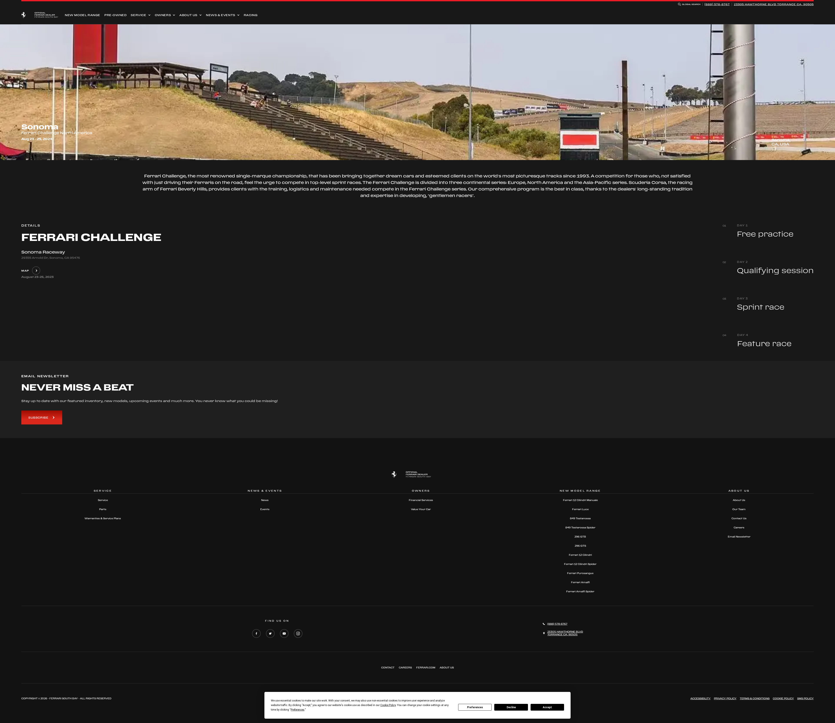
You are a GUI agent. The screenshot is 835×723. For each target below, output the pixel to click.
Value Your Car (421, 509)
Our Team (739, 509)
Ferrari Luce (580, 509)
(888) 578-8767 (717, 4)
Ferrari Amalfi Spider (580, 591)
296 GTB (580, 536)
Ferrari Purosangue (580, 573)
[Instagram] (298, 634)
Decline (511, 707)
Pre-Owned (115, 15)
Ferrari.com (425, 667)
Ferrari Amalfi (580, 582)
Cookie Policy (783, 698)
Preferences (475, 707)
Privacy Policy (725, 698)
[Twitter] (270, 634)
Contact (387, 667)
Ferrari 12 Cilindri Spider (580, 564)
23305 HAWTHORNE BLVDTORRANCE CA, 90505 (774, 4)
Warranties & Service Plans (103, 518)
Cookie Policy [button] (388, 705)
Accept (547, 707)
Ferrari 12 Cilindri (580, 555)
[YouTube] (284, 634)
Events (264, 509)
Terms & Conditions (755, 698)
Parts (102, 509)
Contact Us (738, 518)
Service (138, 15)
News (265, 500)
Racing (251, 15)
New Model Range (82, 15)
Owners (163, 15)
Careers (739, 527)
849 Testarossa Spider (580, 527)
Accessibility (700, 698)
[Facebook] (256, 634)
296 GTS (580, 545)
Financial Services (421, 500)
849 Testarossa (580, 518)
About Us (188, 15)
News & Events (220, 15)
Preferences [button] (297, 709)
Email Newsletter (739, 536)
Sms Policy (805, 698)
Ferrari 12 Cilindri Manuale (580, 500)
